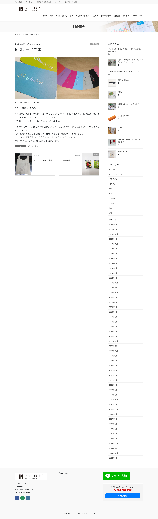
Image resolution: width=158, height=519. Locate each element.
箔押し (37, 146)
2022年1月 (113, 395)
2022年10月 (113, 351)
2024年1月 (113, 278)
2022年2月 (113, 390)
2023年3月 (113, 327)
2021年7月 (113, 404)
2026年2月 (113, 229)
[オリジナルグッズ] (23, 164)
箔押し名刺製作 (123, 80)
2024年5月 (113, 258)
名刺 (110, 194)
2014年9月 (113, 458)
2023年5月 (113, 317)
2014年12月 (113, 443)
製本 (110, 213)
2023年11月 (113, 288)
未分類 (111, 203)
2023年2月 (113, 331)
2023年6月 (113, 312)
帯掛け (120, 128)
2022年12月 (113, 341)
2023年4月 (113, 322)
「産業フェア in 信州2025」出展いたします (124, 72)
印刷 (110, 189)
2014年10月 (113, 453)
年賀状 (120, 92)
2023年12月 (113, 283)
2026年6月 (113, 224)
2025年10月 (113, 234)
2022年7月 (113, 365)
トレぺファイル (123, 151)
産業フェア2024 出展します (128, 104)
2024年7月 (113, 253)
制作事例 (95, 44)
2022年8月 (113, 361)
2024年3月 (113, 268)
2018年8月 (113, 414)
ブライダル (113, 179)
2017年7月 (113, 419)
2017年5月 (113, 429)
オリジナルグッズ (115, 174)
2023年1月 (113, 336)
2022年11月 (113, 346)
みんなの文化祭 (123, 116)
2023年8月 (113, 302)
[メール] (22, 498)
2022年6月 (113, 370)
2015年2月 (113, 438)
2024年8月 (113, 249)
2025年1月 (113, 239)
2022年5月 (113, 375)
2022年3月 (113, 385)
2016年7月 (113, 434)
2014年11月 (113, 448)
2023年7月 (113, 307)
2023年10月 (113, 292)
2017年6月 (113, 424)
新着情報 (112, 198)
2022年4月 (113, 380)
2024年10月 (113, 244)
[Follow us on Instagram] (28, 498)
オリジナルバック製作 (43, 160)
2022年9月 (113, 356)
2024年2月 (113, 273)
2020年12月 (113, 409)
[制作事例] (90, 159)
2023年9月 (113, 297)
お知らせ (112, 169)
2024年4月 (113, 263)
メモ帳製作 (65, 160)
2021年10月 (113, 399)
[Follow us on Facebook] (17, 498)
